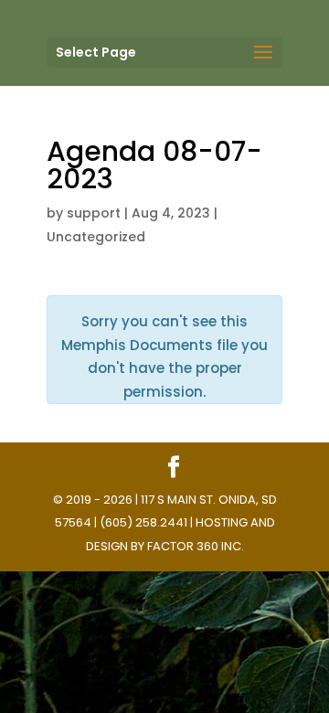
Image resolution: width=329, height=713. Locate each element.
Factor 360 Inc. (195, 546)
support (94, 213)
